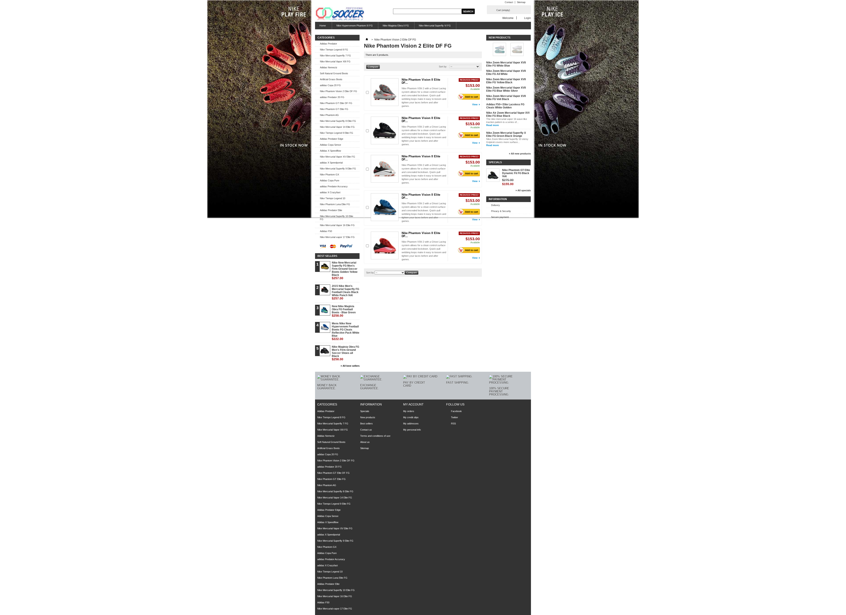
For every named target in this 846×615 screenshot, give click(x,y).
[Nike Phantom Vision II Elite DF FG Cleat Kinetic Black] (385, 130)
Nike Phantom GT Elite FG (334, 109)
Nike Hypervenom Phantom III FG (354, 25)
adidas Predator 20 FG (332, 97)
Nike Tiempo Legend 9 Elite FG (336, 133)
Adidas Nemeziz (328, 67)
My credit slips (411, 417)
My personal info (412, 429)
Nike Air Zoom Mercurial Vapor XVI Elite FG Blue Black (507, 114)
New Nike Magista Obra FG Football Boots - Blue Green (344, 311)
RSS (453, 423)
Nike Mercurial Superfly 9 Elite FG (338, 168)
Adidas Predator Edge (331, 138)
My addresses (411, 423)
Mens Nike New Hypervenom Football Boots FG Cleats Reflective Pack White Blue (345, 331)
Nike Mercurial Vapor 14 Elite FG (337, 127)
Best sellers (327, 256)
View (475, 104)
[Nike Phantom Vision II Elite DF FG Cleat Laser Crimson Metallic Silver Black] (385, 245)
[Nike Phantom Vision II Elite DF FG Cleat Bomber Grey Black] (385, 92)
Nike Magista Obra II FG (396, 25)
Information (498, 199)
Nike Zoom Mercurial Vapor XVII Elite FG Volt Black (506, 98)
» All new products (520, 153)
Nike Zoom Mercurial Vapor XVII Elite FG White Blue (506, 64)
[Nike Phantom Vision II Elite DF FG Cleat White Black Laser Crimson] (385, 169)
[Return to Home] (367, 39)
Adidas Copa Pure (329, 180)
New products (499, 37)
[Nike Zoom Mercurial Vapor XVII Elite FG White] (499, 50)
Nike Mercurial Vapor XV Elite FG (337, 156)
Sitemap (521, 2)
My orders (408, 411)
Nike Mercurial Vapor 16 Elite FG (337, 225)
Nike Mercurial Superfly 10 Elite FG (336, 218)
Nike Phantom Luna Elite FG (335, 204)
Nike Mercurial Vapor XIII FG (335, 61)
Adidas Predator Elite (331, 210)
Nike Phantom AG (329, 115)
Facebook (456, 411)
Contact (509, 2)
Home (320, 26)
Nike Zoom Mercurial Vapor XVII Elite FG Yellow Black (506, 81)
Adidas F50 (326, 231)
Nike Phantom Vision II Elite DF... (421, 81)
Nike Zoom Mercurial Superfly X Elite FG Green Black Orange (506, 134)
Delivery (495, 205)
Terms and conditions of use (375, 436)
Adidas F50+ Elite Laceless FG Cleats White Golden (505, 106)
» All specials (523, 190)
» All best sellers (350, 365)
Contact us (366, 429)
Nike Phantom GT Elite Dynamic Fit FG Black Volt (516, 173)
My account (413, 404)
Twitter (454, 417)
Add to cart (471, 96)
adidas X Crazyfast (330, 192)
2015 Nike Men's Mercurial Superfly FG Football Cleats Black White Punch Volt (345, 292)
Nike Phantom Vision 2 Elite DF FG (338, 91)
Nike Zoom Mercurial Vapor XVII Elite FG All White (506, 72)
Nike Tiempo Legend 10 (332, 198)
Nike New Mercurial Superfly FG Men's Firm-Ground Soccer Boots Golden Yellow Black (344, 270)
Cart (503, 10)
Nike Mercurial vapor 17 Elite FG (337, 237)
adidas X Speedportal (331, 162)
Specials (495, 162)
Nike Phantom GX (329, 174)
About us (365, 442)
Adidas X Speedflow (330, 150)
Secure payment (500, 217)
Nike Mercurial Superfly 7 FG (335, 55)
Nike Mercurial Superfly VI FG (435, 25)
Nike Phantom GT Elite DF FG (336, 103)
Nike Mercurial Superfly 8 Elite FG (338, 121)
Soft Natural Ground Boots (334, 73)
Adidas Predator (328, 43)
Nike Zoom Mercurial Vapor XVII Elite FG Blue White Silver (506, 89)
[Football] (339, 14)
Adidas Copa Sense (330, 144)
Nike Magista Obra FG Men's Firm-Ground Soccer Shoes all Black (345, 353)
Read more (492, 125)
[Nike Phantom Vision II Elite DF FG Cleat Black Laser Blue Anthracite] (385, 207)
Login (527, 18)
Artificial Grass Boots (331, 79)
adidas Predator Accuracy (334, 186)
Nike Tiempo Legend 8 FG (334, 49)
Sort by (443, 66)
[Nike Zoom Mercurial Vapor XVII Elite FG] (517, 50)
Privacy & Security (501, 211)
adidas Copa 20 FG (330, 85)
